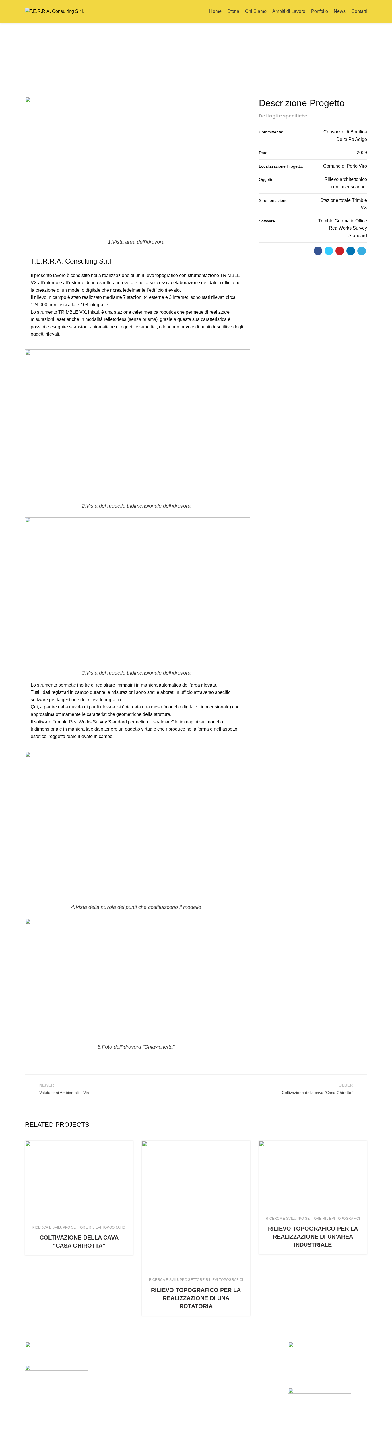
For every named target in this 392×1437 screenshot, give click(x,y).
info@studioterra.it (151, 1395)
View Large (129, 1145)
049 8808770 (228, 1376)
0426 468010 (141, 1376)
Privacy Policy (320, 1428)
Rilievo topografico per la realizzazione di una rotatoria (196, 1298)
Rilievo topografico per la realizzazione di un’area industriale (313, 1236)
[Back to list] (196, 1088)
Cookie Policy (353, 1428)
